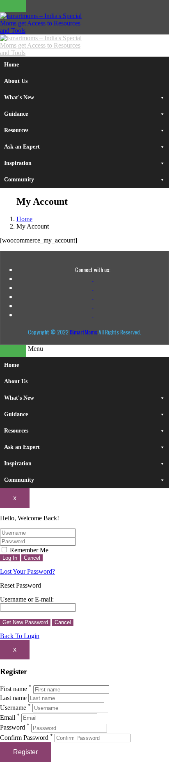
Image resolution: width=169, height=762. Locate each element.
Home (11, 65)
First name (13, 689)
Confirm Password (24, 737)
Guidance (16, 114)
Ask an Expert (22, 147)
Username (13, 707)
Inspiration (18, 163)
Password (12, 727)
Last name (13, 697)
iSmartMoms (84, 331)
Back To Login (19, 635)
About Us (15, 81)
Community (19, 179)
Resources (16, 130)
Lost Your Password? (27, 571)
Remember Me (28, 550)
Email (7, 717)
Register (25, 751)
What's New (19, 97)
